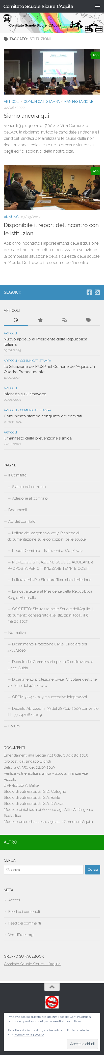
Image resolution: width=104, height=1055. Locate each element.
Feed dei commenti (24, 923)
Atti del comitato (22, 521)
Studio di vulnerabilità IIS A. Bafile (32, 797)
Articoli (11, 102)
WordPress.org (21, 935)
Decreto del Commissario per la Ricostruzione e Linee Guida (50, 665)
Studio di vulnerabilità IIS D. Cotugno (35, 791)
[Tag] (88, 320)
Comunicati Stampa (41, 102)
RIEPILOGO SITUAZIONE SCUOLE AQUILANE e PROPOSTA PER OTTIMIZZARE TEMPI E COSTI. (50, 565)
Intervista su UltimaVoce (25, 394)
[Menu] (97, 6)
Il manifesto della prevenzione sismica (38, 438)
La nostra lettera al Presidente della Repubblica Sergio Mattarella (50, 594)
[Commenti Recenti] (64, 320)
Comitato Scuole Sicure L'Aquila (38, 6)
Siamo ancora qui (26, 115)
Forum (14, 726)
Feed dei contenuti (24, 911)
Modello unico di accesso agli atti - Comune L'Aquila (48, 821)
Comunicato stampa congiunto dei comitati (43, 416)
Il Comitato (17, 475)
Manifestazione (78, 102)
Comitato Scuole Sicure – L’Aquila (32, 964)
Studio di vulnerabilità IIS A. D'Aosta (34, 803)
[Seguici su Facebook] (89, 292)
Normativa (17, 632)
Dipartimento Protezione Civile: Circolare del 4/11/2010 (47, 647)
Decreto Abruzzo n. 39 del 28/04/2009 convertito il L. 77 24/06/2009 (53, 711)
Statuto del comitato (29, 487)
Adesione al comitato (30, 498)
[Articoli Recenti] (16, 320)
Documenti (17, 510)
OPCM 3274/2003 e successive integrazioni (49, 697)
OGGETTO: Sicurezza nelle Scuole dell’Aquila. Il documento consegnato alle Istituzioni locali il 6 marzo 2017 (51, 615)
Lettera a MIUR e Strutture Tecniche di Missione (51, 580)
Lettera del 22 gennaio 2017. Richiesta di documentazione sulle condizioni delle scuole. (47, 536)
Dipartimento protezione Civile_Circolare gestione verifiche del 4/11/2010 (52, 682)
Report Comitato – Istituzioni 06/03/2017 (47, 550)
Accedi (14, 900)
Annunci (11, 217)
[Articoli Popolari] (40, 320)
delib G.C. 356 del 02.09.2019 (29, 767)
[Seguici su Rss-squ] (97, 292)
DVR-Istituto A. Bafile (21, 785)
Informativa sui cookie (29, 1035)
